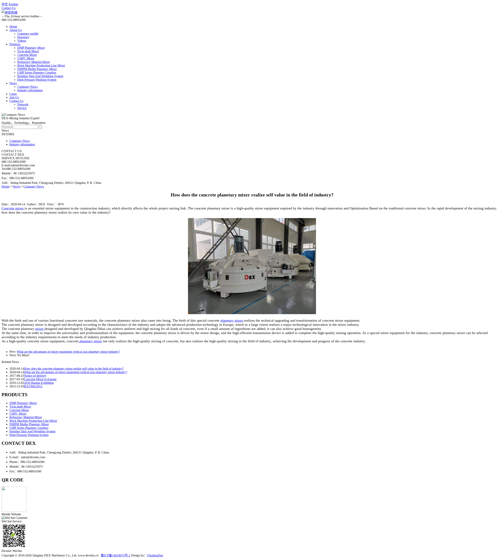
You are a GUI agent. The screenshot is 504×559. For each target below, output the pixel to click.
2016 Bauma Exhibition (39, 382)
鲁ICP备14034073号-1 (115, 555)
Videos (21, 40)
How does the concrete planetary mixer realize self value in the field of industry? (74, 368)
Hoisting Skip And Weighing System (40, 76)
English (13, 4)
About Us (15, 30)
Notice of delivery (35, 375)
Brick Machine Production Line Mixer (41, 65)
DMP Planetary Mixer (31, 47)
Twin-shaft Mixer (28, 51)
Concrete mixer (13, 208)
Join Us (14, 97)
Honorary (23, 37)
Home (13, 26)
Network (22, 104)
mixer (39, 329)
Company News (27, 86)
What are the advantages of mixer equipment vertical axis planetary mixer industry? (68, 351)
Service (22, 108)
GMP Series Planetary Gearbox (36, 72)
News (13, 83)
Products (14, 44)
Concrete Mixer (27, 54)
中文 (5, 4)
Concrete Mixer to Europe (40, 379)
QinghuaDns (155, 555)
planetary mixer (232, 320)
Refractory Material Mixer (33, 62)
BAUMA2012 (33, 386)
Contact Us (9, 8)
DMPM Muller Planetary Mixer (37, 69)
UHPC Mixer (25, 58)
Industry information (30, 90)
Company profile (27, 33)
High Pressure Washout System (36, 79)
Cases (13, 93)
